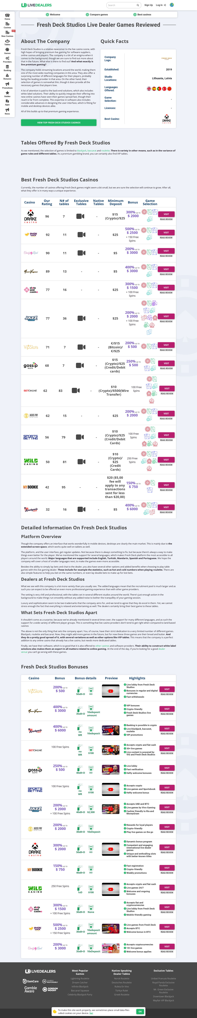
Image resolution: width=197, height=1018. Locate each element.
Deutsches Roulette (122, 982)
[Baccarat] (155, 212)
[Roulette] (144, 212)
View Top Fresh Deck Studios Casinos (58, 122)
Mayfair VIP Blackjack (163, 1000)
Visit (166, 232)
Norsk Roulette (121, 978)
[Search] (138, 5)
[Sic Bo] (149, 318)
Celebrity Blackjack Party (80, 994)
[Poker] (150, 219)
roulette (105, 150)
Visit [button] (166, 214)
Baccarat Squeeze (80, 990)
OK (140, 1011)
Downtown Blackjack (163, 996)
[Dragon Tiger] (144, 318)
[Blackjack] (150, 212)
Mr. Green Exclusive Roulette (163, 991)
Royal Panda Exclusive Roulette (163, 984)
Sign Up (148, 5)
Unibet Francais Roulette (163, 978)
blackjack (81, 150)
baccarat (92, 150)
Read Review (166, 219)
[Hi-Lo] (149, 332)
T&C (91, 1013)
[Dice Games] (146, 325)
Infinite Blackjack (80, 986)
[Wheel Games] (155, 318)
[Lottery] (152, 325)
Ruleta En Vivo (122, 986)
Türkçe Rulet (121, 990)
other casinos (102, 645)
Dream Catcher (80, 982)
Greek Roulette (121, 994)
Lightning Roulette (80, 978)
